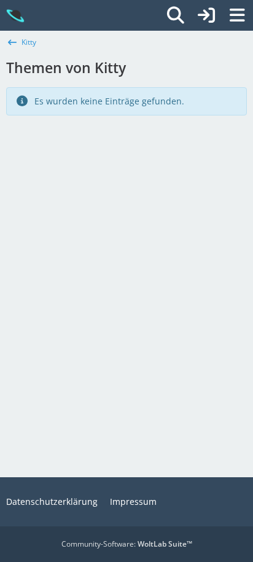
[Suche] (175, 15)
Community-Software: (126, 544)
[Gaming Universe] (15, 15)
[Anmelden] (206, 15)
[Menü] (237, 15)
